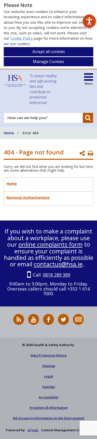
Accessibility (48, 397)
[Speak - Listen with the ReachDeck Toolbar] (89, 21)
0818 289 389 (56, 275)
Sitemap (48, 366)
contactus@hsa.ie (58, 264)
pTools (33, 430)
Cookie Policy (21, 38)
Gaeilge (48, 386)
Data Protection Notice (49, 355)
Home (11, 183)
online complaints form (50, 244)
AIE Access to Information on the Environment (48, 418)
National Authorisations (28, 197)
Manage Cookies (48, 61)
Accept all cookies (48, 51)
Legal (48, 376)
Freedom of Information (49, 407)
